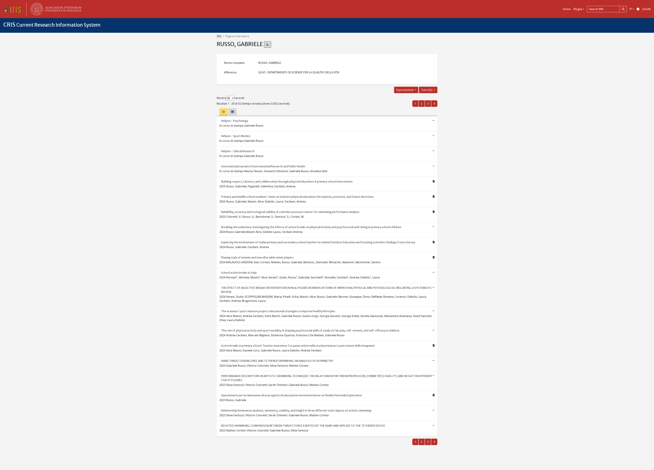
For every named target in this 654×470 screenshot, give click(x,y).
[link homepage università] (55, 9)
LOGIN (646, 9)
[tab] (223, 111)
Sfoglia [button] (577, 9)
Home (567, 9)
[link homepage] (13, 9)
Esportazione (405, 90)
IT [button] (630, 9)
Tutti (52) (427, 90)
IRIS (219, 36)
